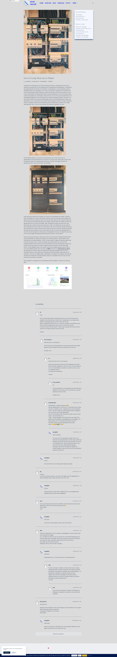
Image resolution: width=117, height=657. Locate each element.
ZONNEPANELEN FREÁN (64, 248)
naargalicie (78, 28)
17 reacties (50, 81)
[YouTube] (48, 648)
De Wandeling (79, 14)
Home (41, 3)
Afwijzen (13, 652)
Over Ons (48, 3)
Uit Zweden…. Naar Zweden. (82, 20)
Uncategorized (43, 81)
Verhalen (61, 3)
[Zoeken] (92, 3)
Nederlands (13, 0)
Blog (54, 3)
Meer (74, 3)
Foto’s (68, 3)
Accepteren (7, 652)
